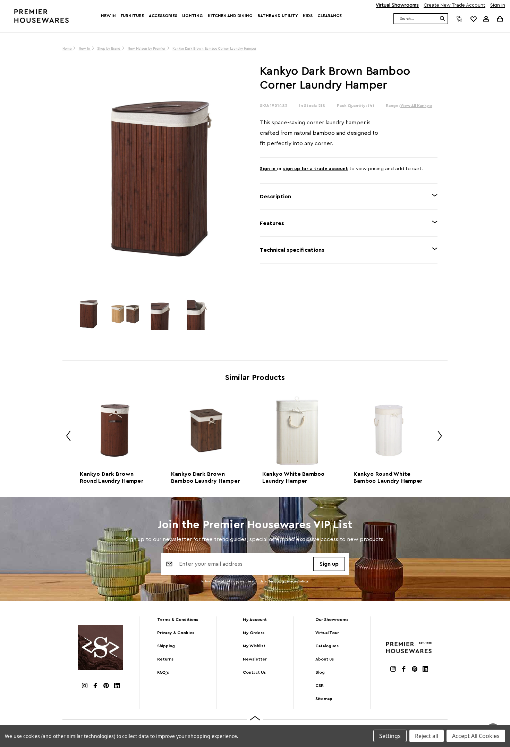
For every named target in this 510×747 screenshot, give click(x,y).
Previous (66, 437)
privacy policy (295, 581)
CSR (319, 685)
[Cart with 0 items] (499, 19)
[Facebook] (95, 686)
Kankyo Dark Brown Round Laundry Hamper (112, 477)
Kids (308, 16)
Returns (165, 659)
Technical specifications (292, 250)
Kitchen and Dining (230, 16)
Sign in (497, 5)
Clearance (329, 16)
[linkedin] (117, 686)
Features (272, 223)
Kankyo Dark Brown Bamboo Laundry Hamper (205, 477)
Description (275, 196)
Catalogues (327, 646)
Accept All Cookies (476, 736)
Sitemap (323, 699)
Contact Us (254, 672)
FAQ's (163, 672)
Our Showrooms (331, 619)
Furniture (132, 16)
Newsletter (255, 659)
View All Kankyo (416, 105)
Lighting (192, 16)
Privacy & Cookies (175, 633)
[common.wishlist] (473, 19)
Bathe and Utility (277, 16)
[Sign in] (486, 19)
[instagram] (84, 686)
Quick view (115, 430)
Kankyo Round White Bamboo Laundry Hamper (388, 477)
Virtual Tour (327, 633)
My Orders (253, 633)
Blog (320, 672)
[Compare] (459, 19)
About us (324, 659)
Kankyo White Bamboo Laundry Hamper (293, 477)
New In (108, 16)
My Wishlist (254, 646)
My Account (255, 619)
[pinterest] (106, 686)
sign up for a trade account (315, 168)
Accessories (163, 16)
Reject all (426, 736)
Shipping (166, 646)
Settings (390, 736)
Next (437, 437)
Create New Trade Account (454, 5)
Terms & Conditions (177, 619)
